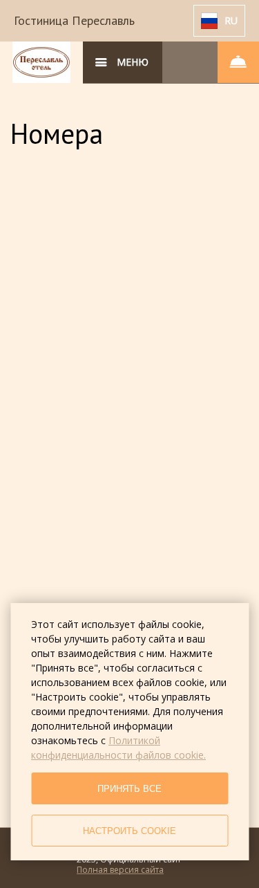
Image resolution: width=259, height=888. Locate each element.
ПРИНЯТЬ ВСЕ (129, 789)
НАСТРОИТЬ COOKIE (129, 831)
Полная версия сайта (120, 870)
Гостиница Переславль (74, 20)
